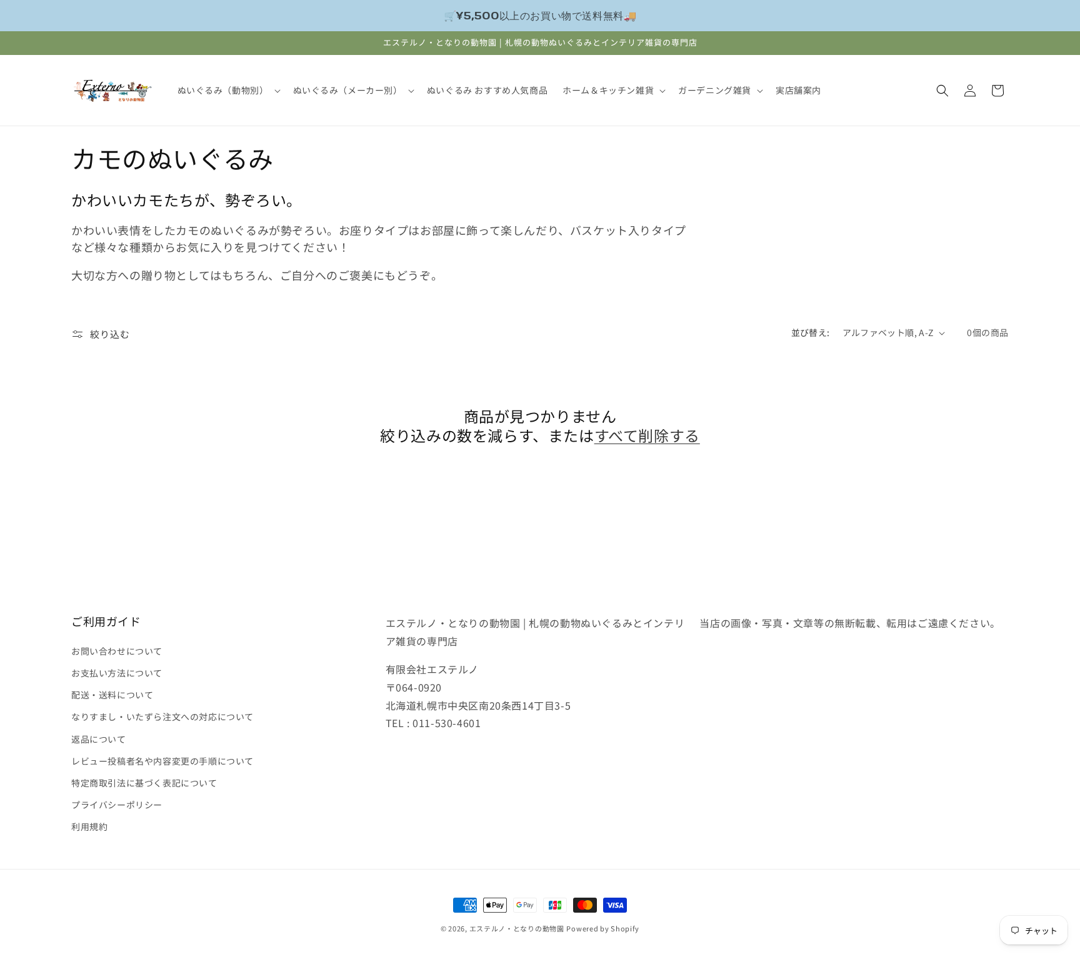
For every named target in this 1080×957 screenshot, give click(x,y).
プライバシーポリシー (116, 804)
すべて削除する (647, 435)
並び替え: (810, 332)
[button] (228, 90)
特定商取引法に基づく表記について (144, 782)
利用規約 (89, 826)
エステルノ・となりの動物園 (516, 928)
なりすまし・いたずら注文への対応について (162, 716)
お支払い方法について (116, 672)
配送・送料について (112, 694)
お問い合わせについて (116, 650)
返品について (98, 738)
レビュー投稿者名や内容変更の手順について (162, 760)
